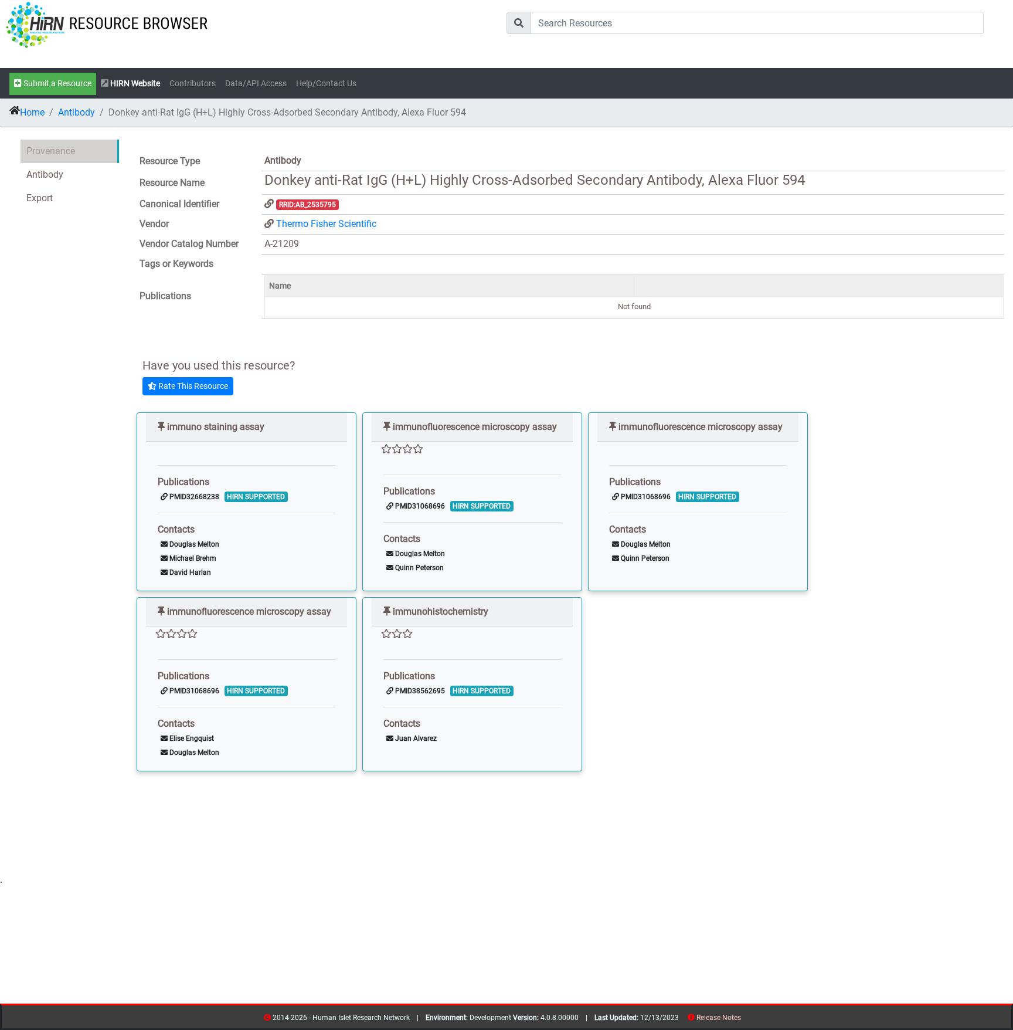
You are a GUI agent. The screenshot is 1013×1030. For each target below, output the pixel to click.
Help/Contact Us (326, 84)
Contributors (192, 84)
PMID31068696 (419, 506)
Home (32, 112)
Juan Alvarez (415, 738)
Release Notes (719, 1018)
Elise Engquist (191, 738)
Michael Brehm (192, 558)
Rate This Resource (192, 386)
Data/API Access (256, 84)
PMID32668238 (193, 497)
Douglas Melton (193, 544)
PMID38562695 (419, 691)
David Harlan (189, 572)
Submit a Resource (56, 84)
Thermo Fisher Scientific (326, 223)
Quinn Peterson (418, 568)
